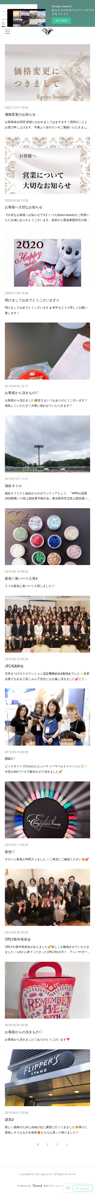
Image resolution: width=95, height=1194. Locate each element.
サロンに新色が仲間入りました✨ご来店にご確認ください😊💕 (47, 859)
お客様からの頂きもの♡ (23, 1031)
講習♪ (9, 1119)
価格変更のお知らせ (20, 114)
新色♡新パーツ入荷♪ (21, 578)
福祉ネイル (13, 485)
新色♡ (10, 851)
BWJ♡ (10, 758)
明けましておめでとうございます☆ (32, 299)
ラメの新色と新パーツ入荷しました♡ (30, 586)
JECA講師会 (14, 665)
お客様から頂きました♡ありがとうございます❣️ (37, 1039)
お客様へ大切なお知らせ (23, 206)
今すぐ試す (61, 20)
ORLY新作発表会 (18, 939)
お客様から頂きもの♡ (22, 392)
